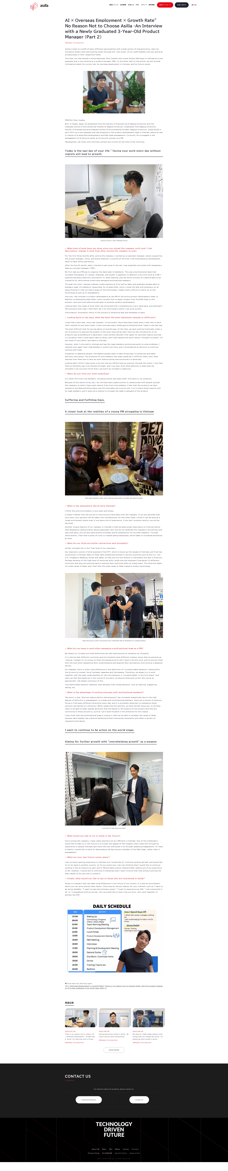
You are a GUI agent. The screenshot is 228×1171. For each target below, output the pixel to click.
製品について (114, 4)
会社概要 (123, 4)
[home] (39, 6)
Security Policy (121, 1153)
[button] (194, 5)
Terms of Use (134, 1153)
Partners (135, 1149)
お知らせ (131, 4)
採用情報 (152, 4)
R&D (110, 1149)
